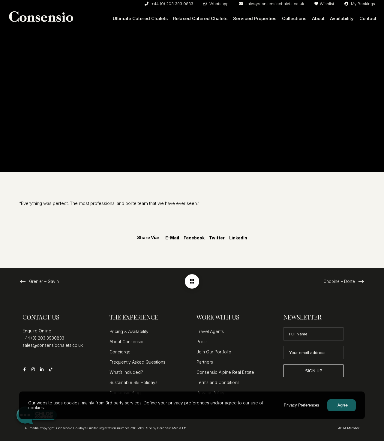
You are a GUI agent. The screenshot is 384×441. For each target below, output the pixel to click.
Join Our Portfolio (213, 351)
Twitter (217, 237)
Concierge (120, 351)
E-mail (172, 237)
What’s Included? (126, 372)
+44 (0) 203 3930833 (43, 337)
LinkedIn (238, 237)
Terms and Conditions (217, 382)
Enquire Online (36, 330)
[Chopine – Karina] (192, 281)
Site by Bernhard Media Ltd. (167, 428)
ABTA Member (348, 428)
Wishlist (327, 3)
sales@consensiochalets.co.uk (274, 3)
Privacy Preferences (301, 405)
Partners (204, 361)
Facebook (194, 237)
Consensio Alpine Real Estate (225, 372)
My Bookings (362, 3)
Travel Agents (210, 331)
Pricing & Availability (129, 331)
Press (202, 341)
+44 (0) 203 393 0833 (171, 3)
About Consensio (126, 341)
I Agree (341, 405)
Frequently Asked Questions (137, 361)
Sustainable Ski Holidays (134, 382)
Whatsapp (218, 3)
